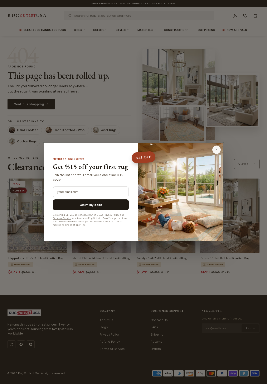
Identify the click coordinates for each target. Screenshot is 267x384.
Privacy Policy (111, 214)
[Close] (216, 150)
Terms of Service (62, 218)
